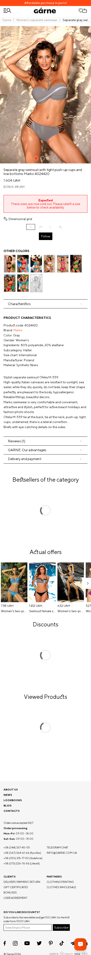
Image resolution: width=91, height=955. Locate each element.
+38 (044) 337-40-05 (17, 847)
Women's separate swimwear (36, 20)
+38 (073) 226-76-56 (16, 863)
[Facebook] (5, 943)
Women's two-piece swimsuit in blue (14, 611)
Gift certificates (16, 887)
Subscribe (61, 927)
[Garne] (45, 10)
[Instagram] (15, 943)
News (8, 794)
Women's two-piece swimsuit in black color (70, 611)
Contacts (12, 810)
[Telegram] (73, 943)
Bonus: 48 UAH (14, 187)
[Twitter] (39, 943)
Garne (6, 20)
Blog (7, 805)
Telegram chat (57, 847)
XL (60, 227)
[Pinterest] (51, 943)
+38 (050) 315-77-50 (16, 858)
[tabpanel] (45, 372)
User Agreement (15, 897)
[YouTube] (27, 943)
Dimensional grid (20, 219)
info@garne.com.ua (62, 852)
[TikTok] (62, 943)
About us (11, 789)
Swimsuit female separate (42, 611)
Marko (18, 330)
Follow (45, 236)
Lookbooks (13, 800)
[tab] (45, 303)
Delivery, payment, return (22, 882)
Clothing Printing (60, 882)
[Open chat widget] (80, 944)
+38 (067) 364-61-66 (16, 852)
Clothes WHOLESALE (61, 887)
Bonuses (10, 892)
